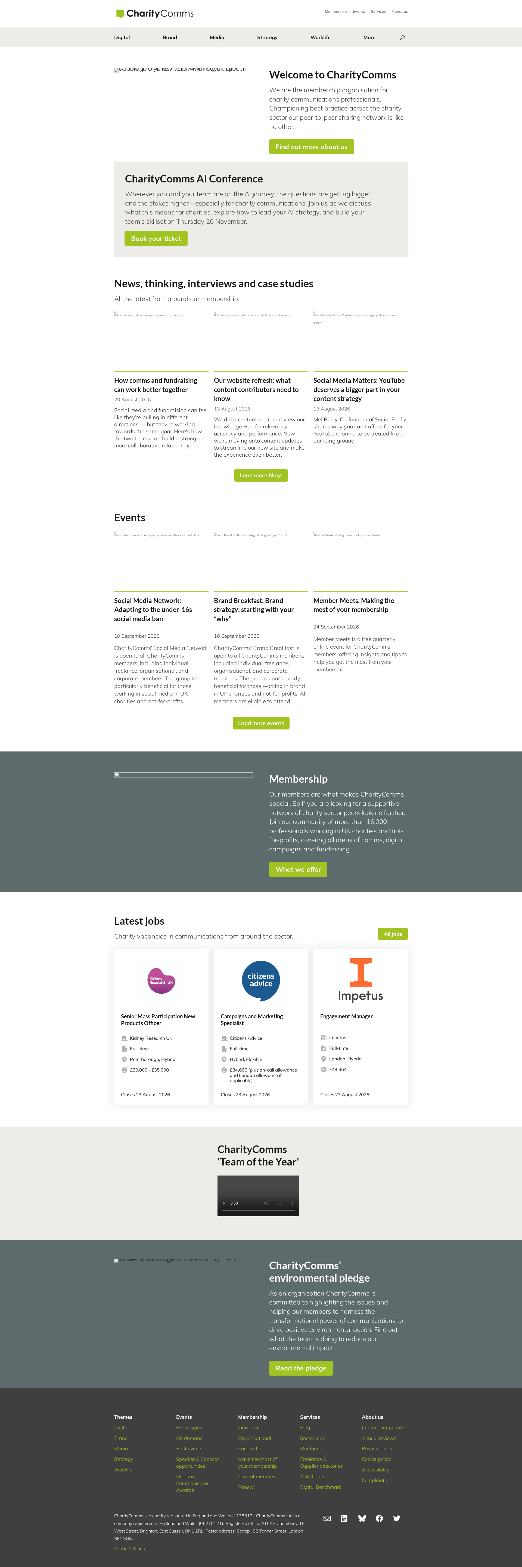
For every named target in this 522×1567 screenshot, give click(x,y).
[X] (399, 1519)
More (369, 37)
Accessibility (375, 1470)
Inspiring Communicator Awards (192, 1483)
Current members (257, 1476)
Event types (189, 1427)
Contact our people (383, 1427)
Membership (336, 12)
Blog (305, 1427)
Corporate (249, 1448)
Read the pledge (301, 1368)
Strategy (267, 37)
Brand (170, 37)
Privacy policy (377, 1448)
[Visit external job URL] (161, 1027)
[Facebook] (382, 1519)
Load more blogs (261, 475)
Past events (189, 1448)
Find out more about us (312, 147)
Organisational (254, 1438)
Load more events (261, 723)
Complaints (374, 1480)
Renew (246, 1487)
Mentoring (311, 1448)
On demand (189, 1438)
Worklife (320, 37)
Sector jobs (312, 1438)
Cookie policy (376, 1459)
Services (378, 12)
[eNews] (329, 1519)
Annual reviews (379, 1438)
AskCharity (312, 1476)
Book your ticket (156, 238)
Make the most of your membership (257, 1462)
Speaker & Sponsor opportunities (197, 1462)
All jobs (393, 933)
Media (217, 37)
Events (359, 12)
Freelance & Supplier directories (321, 1462)
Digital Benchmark (320, 1487)
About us (400, 12)
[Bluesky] (364, 1519)
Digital (122, 37)
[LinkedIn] (347, 1519)
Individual (248, 1427)
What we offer (298, 869)
